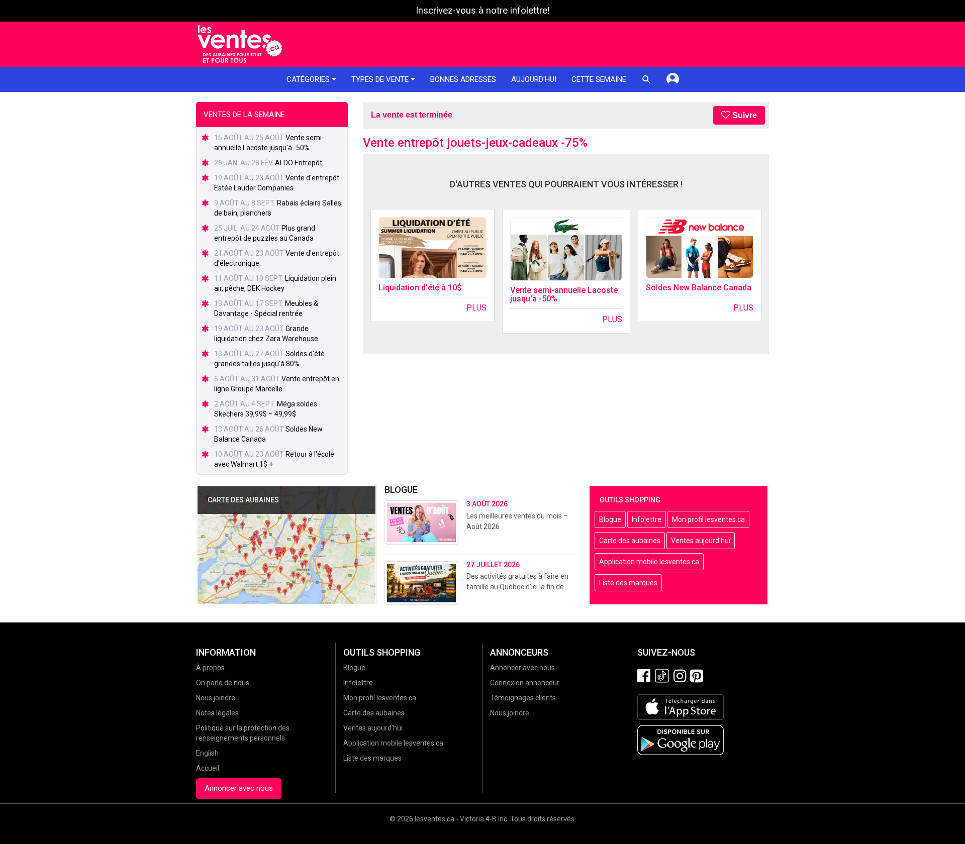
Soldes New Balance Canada (698, 287)
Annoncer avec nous (239, 788)
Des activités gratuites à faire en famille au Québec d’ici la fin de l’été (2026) (517, 586)
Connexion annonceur (524, 683)
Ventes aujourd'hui (700, 541)
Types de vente (381, 79)
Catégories (309, 79)
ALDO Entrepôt (298, 163)
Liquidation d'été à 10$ (420, 287)
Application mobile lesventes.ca (649, 562)
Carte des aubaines (629, 541)
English (207, 753)
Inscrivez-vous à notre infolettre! (483, 10)
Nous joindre (215, 698)
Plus (476, 307)
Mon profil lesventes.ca (708, 519)
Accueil (207, 768)
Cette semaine (598, 79)
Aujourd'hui (533, 79)
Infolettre (646, 519)
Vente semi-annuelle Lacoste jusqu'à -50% (564, 294)
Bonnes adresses (463, 79)
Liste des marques (628, 583)
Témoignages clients (523, 698)
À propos (210, 668)
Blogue (610, 519)
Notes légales (217, 713)
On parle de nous (222, 683)
